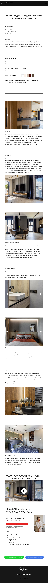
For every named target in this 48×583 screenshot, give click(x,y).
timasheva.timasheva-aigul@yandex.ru (19, 544)
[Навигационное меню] (46, 3)
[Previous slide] (7, 115)
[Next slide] (41, 115)
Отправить (17, 524)
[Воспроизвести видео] (24, 491)
